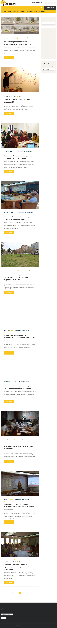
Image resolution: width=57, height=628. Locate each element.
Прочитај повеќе (9, 57)
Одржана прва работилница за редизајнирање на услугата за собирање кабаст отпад (19, 566)
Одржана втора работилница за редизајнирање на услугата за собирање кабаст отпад (19, 506)
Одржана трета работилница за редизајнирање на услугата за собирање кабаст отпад (19, 446)
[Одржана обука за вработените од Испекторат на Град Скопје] (20, 195)
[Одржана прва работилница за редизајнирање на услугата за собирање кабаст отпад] (20, 544)
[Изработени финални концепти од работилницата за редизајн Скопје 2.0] (20, 25)
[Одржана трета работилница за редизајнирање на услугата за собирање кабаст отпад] (20, 423)
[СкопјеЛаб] (9, 3)
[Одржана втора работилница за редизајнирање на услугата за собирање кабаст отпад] (20, 483)
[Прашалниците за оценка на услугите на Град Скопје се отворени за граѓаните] (20, 370)
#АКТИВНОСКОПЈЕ (50, 7)
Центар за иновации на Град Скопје (23, 37)
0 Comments (7, 38)
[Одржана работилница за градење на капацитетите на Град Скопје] (20, 135)
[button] (20, 25)
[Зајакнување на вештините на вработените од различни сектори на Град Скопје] (20, 314)
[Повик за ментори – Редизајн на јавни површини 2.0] (20, 79)
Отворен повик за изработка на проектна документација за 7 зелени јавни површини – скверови (19, 277)
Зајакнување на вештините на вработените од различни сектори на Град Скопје (19, 337)
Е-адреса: (3, 612)
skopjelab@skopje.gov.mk (37, 2)
